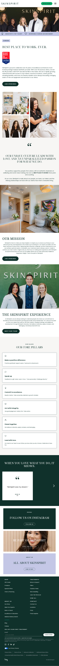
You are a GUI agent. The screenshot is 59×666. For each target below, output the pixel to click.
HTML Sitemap (44, 655)
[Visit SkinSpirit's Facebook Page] (8, 645)
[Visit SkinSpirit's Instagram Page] (5, 645)
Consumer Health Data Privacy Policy (14, 655)
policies (7, 626)
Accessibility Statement (32, 655)
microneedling (34, 592)
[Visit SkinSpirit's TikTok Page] (14, 645)
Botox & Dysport (34, 582)
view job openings (29, 546)
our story (29, 569)
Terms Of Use (17, 652)
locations (32, 607)
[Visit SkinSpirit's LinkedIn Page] (11, 645)
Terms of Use (42, 640)
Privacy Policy (37, 640)
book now (47, 3)
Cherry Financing (9, 592)
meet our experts (10, 607)
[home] (9, 3)
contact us (33, 604)
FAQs (31, 610)
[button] (55, 3)
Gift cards (7, 582)
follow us (29, 524)
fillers (31, 585)
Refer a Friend (9, 610)
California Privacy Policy (42, 652)
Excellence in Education (11, 613)
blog (6, 623)
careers (7, 620)
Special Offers (9, 588)
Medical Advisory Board (11, 617)
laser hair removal (35, 595)
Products (7, 585)
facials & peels (34, 588)
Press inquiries (34, 613)
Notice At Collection (29, 652)
